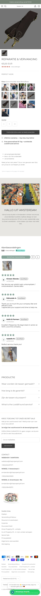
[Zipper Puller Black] (5, 113)
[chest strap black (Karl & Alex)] (14, 87)
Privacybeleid (6, 538)
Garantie (5, 523)
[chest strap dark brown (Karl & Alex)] (5, 87)
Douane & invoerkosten (10, 520)
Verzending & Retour (9, 517)
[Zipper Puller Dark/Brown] (22, 104)
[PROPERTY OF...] (20, 6)
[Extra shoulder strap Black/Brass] (5, 104)
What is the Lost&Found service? (17, 404)
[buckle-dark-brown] (31, 87)
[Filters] (33, 257)
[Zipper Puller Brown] (31, 104)
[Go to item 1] (7, 266)
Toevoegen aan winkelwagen (20, 132)
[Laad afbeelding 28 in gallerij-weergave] (20, 28)
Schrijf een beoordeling (16, 257)
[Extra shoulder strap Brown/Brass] (31, 96)
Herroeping (6, 544)
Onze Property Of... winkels (11, 529)
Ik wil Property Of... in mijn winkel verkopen (17, 532)
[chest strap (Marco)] (14, 96)
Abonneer (8, 445)
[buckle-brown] (22, 87)
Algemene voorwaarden (10, 541)
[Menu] (2, 6)
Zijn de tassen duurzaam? (14, 398)
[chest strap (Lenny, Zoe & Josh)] (22, 96)
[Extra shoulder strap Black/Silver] (14, 104)
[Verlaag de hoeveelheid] (4, 124)
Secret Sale (5, 535)
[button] (9, 354)
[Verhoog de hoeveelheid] (15, 124)
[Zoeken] (6, 6)
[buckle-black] (5, 96)
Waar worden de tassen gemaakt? (18, 384)
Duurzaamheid (7, 526)
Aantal (4, 120)
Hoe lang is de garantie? (13, 391)
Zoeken (4, 514)
